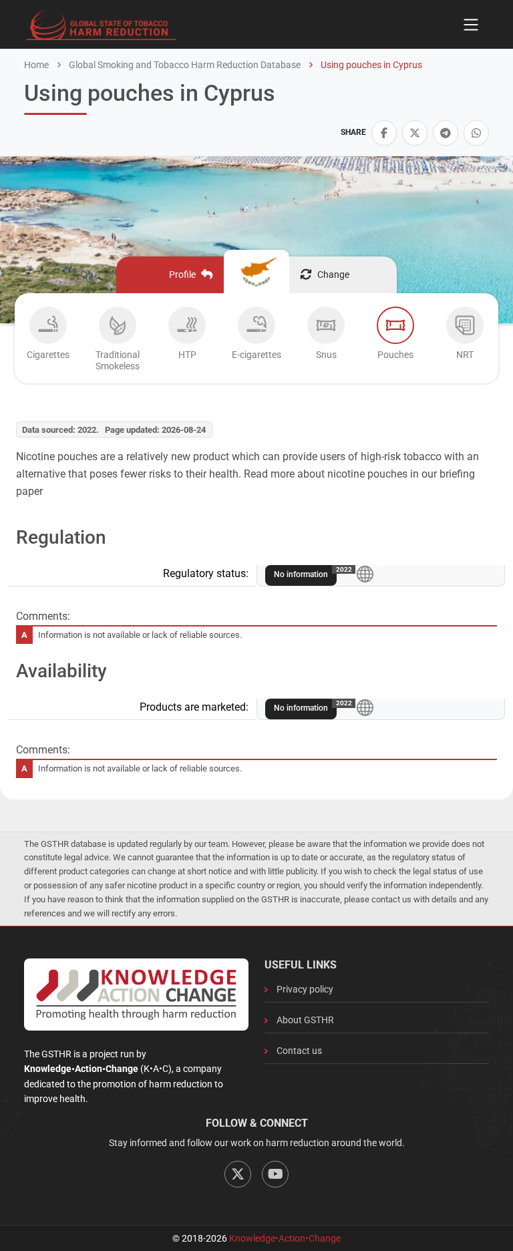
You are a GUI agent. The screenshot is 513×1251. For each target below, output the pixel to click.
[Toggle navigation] (471, 24)
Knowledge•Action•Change (285, 1238)
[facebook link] (384, 133)
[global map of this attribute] (365, 573)
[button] (384, 133)
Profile (182, 274)
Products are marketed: (194, 707)
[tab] (48, 342)
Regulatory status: (205, 573)
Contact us (299, 1050)
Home (36, 64)
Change (333, 274)
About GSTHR (305, 1020)
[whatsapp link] (476, 133)
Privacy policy (305, 989)
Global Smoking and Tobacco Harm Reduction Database (184, 64)
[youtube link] (275, 1174)
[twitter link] (415, 133)
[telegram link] (445, 133)
